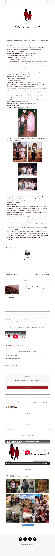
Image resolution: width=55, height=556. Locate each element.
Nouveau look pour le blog (42, 274)
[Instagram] (30, 539)
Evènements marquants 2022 (11, 362)
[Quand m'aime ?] (27, 19)
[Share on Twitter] (13, 248)
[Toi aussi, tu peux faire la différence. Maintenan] (42, 486)
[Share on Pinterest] (18, 248)
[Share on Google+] (15, 248)
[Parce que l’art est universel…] (12, 289)
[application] (27, 452)
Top (28, 553)
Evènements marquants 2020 (11, 369)
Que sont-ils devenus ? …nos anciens (12, 358)
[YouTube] (35, 539)
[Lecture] (7, 463)
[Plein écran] (48, 463)
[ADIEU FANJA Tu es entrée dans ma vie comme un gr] (27, 486)
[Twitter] (25, 539)
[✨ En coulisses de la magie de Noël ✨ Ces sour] (42, 501)
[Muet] (46, 463)
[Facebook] (20, 539)
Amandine (27, 260)
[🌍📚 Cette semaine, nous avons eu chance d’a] (13, 515)
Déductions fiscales (11, 274)
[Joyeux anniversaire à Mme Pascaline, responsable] (27, 515)
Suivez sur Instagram (28, 524)
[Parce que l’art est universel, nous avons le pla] (42, 515)
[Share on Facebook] (10, 248)
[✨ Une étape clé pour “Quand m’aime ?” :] (27, 501)
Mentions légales (27, 544)
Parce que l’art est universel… (11, 355)
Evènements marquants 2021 (11, 365)
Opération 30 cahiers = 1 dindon (12, 345)
